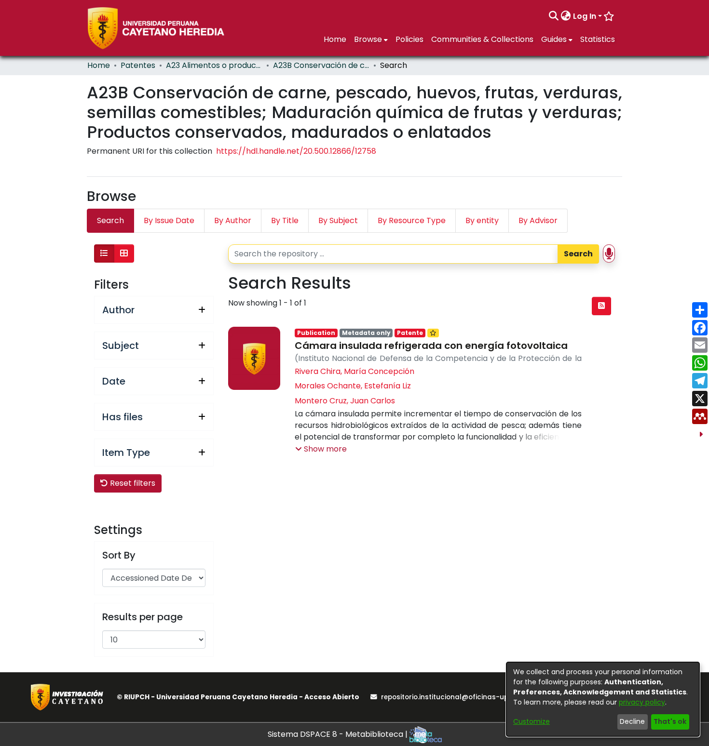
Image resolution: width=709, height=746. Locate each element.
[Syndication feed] (601, 306)
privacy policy (642, 702)
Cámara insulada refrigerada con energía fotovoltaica (431, 345)
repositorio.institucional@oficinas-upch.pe (454, 697)
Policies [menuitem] (409, 39)
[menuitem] (566, 16)
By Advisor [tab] (538, 220)
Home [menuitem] (335, 39)
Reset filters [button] (131, 483)
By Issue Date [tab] (169, 220)
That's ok (670, 721)
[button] (321, 449)
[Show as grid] (124, 253)
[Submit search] (554, 16)
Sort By (119, 555)
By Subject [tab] (338, 220)
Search (578, 253)
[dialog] (602, 699)
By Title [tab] (285, 220)
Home (98, 65)
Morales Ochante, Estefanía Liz (353, 385)
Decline (632, 721)
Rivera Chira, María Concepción (354, 371)
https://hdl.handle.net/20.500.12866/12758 (296, 151)
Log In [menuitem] (584, 16)
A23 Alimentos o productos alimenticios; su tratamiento (214, 65)
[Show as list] (104, 253)
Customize (531, 721)
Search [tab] (110, 220)
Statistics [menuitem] (597, 39)
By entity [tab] (482, 220)
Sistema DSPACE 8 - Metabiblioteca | (338, 734)
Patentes (138, 65)
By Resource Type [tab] (412, 220)
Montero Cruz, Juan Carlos (345, 400)
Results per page (142, 617)
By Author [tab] (232, 220)
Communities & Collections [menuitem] (482, 39)
